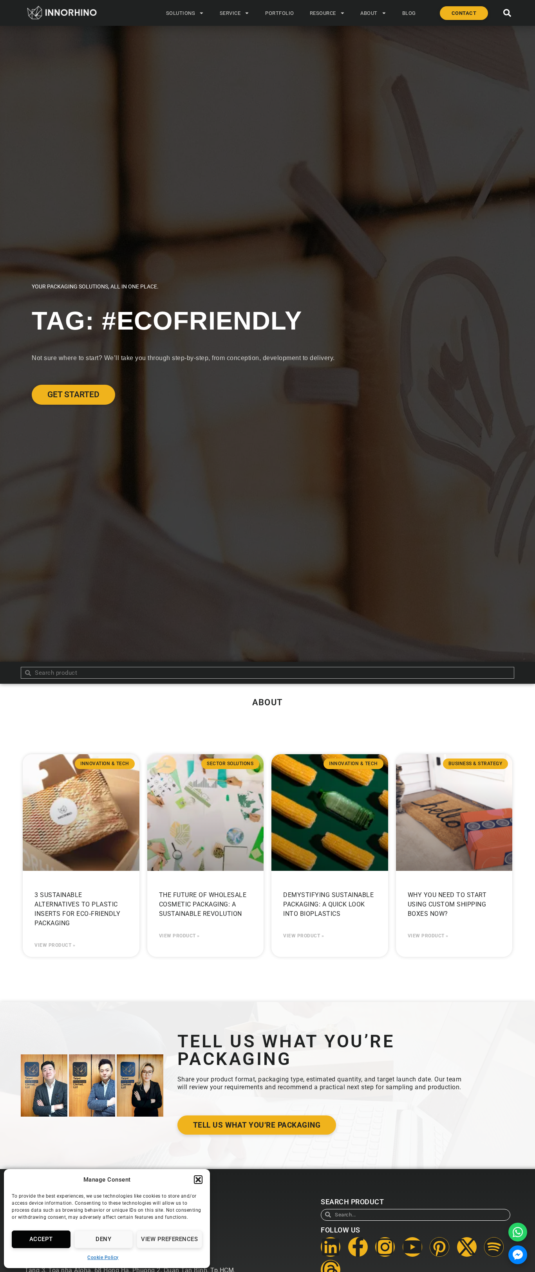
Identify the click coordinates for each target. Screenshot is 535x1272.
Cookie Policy (103, 1257)
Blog (409, 13)
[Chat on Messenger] (517, 1254)
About (369, 13)
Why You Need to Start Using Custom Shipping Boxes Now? (447, 904)
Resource (323, 13)
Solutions (180, 13)
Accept (41, 1239)
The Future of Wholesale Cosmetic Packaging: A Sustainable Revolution (203, 904)
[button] (198, 1180)
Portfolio (279, 13)
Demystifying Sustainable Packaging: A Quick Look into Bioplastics (328, 904)
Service (230, 13)
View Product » (54, 945)
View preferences (169, 1239)
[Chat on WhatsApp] (517, 1232)
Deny (103, 1239)
